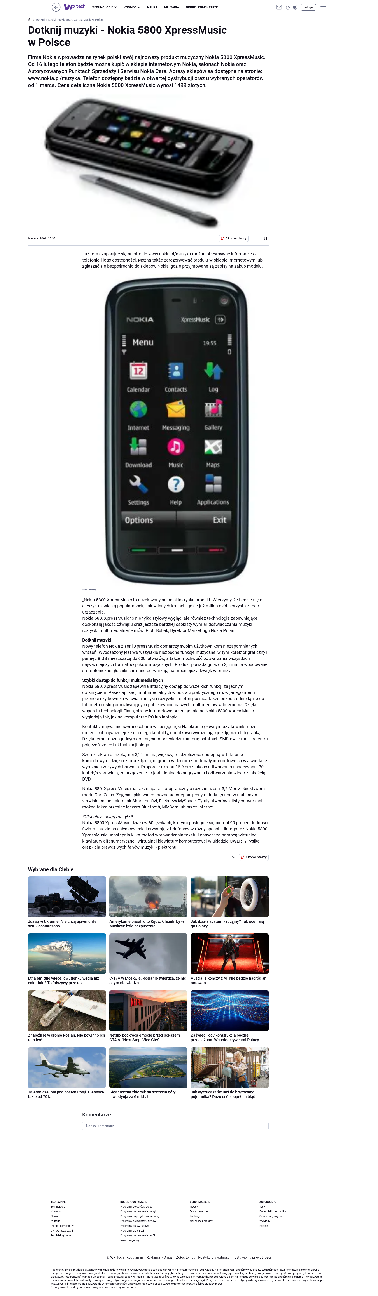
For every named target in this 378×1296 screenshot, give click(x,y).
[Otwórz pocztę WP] (279, 7)
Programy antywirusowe (134, 1225)
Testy (262, 1206)
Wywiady (264, 1221)
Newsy (194, 1206)
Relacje (263, 1225)
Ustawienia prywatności (252, 1257)
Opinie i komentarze (202, 7)
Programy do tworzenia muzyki (138, 1211)
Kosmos (130, 7)
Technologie (102, 7)
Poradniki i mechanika (272, 1211)
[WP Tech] (78, 7)
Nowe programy (129, 1240)
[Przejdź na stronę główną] (56, 10)
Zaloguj (308, 7)
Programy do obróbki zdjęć (136, 1206)
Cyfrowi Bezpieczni (62, 1230)
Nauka (152, 7)
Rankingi (195, 1216)
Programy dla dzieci (132, 1230)
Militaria (171, 7)
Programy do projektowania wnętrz (141, 1216)
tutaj (133, 1287)
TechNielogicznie (61, 1235)
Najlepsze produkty (201, 1221)
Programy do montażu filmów (138, 1221)
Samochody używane (272, 1216)
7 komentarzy (236, 238)
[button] (291, 7)
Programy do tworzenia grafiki (138, 1235)
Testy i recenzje (199, 1211)
